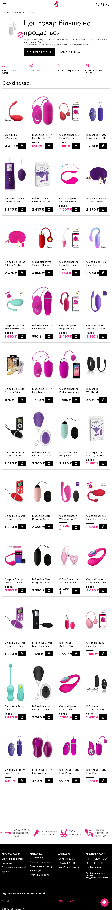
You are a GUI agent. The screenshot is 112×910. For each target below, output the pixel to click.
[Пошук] (102, 4)
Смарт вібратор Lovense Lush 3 (68, 200)
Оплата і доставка (40, 862)
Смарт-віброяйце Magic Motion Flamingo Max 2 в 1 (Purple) (96, 264)
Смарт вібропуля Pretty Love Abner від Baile (69, 391)
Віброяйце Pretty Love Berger (42, 390)
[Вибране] (24, 94)
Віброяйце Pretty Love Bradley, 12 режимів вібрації (42, 137)
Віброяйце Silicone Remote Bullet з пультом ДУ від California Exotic (95, 708)
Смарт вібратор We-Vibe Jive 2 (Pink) (68, 518)
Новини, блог (37, 870)
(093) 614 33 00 (66, 863)
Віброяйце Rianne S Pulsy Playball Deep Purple (96, 200)
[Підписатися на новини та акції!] (52, 902)
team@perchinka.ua (68, 867)
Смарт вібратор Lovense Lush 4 (68, 708)
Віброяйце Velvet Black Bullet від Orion (42, 645)
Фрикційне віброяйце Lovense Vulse (13, 137)
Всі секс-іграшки (70, 52)
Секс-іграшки (18, 12)
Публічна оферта (39, 875)
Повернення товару (41, 866)
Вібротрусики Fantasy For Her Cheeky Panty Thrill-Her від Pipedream (95, 454)
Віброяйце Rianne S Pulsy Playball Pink (15, 264)
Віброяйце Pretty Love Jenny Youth (96, 136)
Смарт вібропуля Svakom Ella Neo (41, 263)
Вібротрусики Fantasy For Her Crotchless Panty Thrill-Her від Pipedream (41, 200)
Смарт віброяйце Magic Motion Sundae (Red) (69, 137)
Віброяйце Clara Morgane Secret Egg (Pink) (41, 518)
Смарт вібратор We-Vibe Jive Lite (96, 327)
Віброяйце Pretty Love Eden (96, 771)
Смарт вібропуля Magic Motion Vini (69, 263)
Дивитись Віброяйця (39, 52)
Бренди (6, 871)
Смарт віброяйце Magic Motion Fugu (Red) (96, 518)
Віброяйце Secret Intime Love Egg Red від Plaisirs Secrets (15, 518)
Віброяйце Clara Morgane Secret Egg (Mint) (68, 454)
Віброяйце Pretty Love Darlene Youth (15, 772)
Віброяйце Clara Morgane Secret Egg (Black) (41, 581)
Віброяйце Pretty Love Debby (42, 327)
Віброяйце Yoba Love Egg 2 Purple (42, 454)
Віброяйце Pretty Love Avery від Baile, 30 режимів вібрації (42, 772)
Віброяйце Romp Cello (14, 708)
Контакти (7, 863)
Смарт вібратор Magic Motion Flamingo (68, 327)
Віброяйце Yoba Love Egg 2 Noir (41, 708)
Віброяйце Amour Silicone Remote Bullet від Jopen (69, 581)
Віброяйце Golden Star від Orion (15, 390)
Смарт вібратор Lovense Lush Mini (96, 581)
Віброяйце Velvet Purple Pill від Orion (15, 200)
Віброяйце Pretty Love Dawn (69, 771)
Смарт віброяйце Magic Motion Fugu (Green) (15, 327)
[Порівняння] (24, 99)
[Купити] (22, 146)
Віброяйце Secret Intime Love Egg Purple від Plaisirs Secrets (15, 645)
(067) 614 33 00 (66, 859)
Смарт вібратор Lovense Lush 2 (14, 581)
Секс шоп (6, 12)
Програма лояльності (14, 867)
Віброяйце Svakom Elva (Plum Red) (66, 645)
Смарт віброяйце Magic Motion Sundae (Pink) (96, 645)
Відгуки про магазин (13, 859)
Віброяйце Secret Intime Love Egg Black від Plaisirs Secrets (15, 454)
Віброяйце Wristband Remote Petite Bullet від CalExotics (94, 391)
